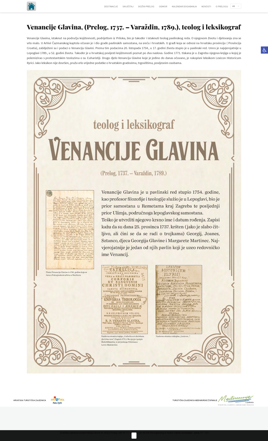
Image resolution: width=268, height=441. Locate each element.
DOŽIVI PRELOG (146, 6)
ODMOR (163, 6)
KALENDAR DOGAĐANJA (184, 6)
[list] (235, 6)
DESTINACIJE (111, 6)
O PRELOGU (222, 6)
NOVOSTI (206, 6)
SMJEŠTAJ (128, 6)
